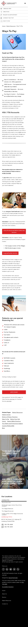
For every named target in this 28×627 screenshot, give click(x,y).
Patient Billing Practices (14, 421)
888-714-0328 (7, 173)
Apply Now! (14, 392)
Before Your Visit (15, 419)
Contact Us (5, 604)
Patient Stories (6, 414)
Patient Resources (10, 26)
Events (4, 421)
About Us (4, 594)
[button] (25, 3)
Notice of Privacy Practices (10, 417)
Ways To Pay (5, 419)
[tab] (14, 500)
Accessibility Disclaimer (8, 587)
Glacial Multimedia (13, 577)
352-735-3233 (9, 527)
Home (3, 26)
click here (12, 399)
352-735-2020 (9, 524)
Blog (3, 428)
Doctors (4, 597)
